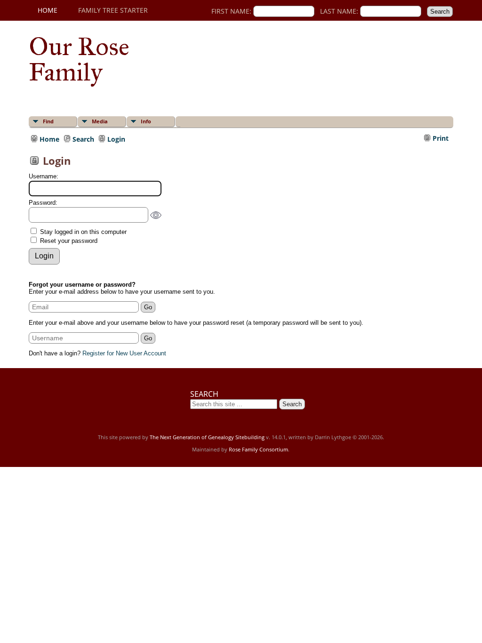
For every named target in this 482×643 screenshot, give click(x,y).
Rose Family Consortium (258, 449)
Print (441, 138)
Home (47, 10)
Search (83, 138)
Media (100, 121)
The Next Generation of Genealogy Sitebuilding (207, 437)
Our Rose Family (79, 59)
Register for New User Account (124, 353)
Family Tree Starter (113, 10)
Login (116, 138)
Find (48, 121)
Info (146, 121)
